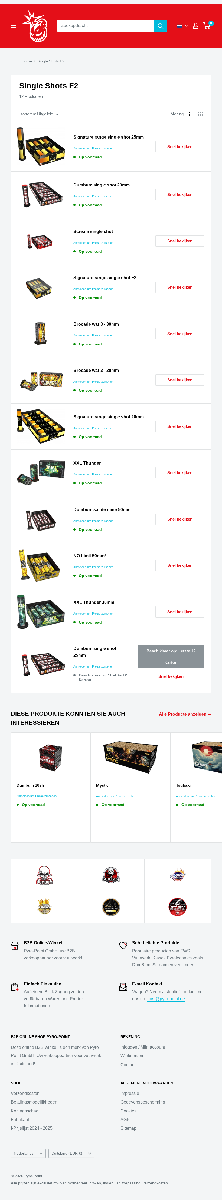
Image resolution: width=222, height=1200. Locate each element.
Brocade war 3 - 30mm (96, 324)
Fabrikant (20, 1119)
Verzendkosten (25, 1093)
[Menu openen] (13, 26)
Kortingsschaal (25, 1111)
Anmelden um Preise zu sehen (93, 148)
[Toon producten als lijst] (191, 114)
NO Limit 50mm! (89, 556)
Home (27, 61)
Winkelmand (132, 1056)
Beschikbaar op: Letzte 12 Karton (170, 657)
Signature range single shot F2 (104, 277)
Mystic (102, 785)
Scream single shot (93, 231)
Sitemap (128, 1128)
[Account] (195, 26)
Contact (127, 1064)
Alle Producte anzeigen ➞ (185, 714)
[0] (206, 25)
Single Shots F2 (50, 61)
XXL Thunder (87, 463)
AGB (125, 1119)
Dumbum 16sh (30, 785)
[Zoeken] (160, 26)
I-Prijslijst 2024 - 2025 (32, 1128)
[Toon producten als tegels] (200, 114)
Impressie (129, 1093)
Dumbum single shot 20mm (101, 185)
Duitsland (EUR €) (66, 1153)
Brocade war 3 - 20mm (96, 370)
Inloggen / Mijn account (142, 1047)
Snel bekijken (179, 146)
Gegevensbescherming (142, 1102)
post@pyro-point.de (166, 998)
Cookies (128, 1111)
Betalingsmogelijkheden (34, 1102)
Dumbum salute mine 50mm (101, 509)
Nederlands (24, 1153)
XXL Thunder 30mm (93, 602)
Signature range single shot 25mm (108, 137)
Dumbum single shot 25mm (94, 652)
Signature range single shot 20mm (108, 417)
